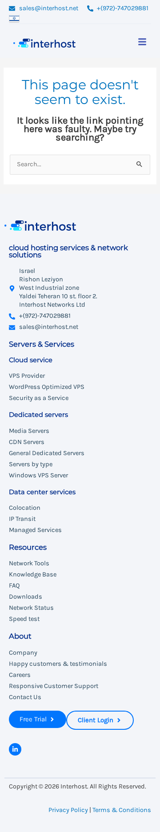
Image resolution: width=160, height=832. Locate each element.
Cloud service (30, 360)
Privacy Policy (68, 810)
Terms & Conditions (121, 810)
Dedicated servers (38, 415)
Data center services (42, 492)
